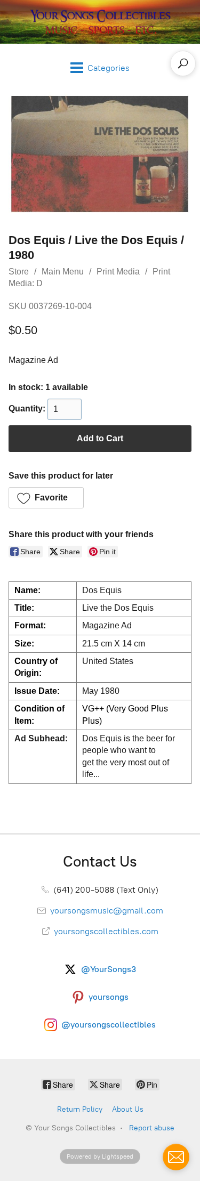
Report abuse (151, 1128)
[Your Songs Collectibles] (100, 21)
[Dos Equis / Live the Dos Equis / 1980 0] (100, 154)
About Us (127, 1109)
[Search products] (183, 63)
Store (19, 271)
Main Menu (63, 271)
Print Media (118, 271)
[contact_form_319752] (176, 1157)
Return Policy (79, 1109)
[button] (46, 497)
